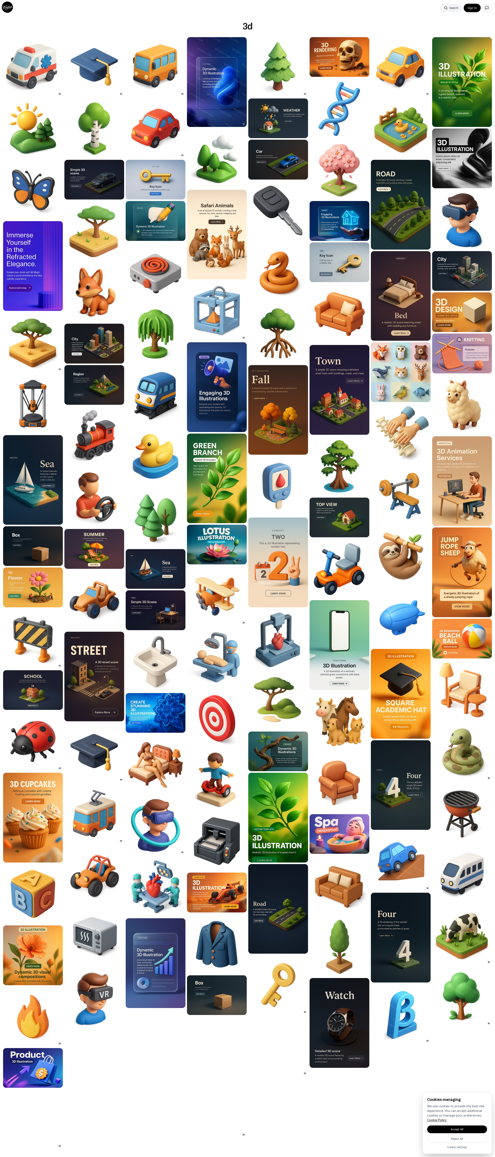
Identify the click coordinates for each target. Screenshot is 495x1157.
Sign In (472, 8)
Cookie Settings (457, 1147)
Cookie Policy (436, 1120)
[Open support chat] (487, 8)
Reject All (457, 1139)
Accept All (457, 1129)
